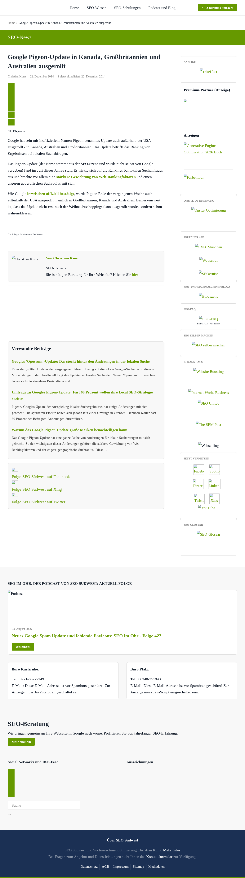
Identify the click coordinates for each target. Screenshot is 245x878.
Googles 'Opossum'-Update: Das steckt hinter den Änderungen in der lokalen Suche (81, 361)
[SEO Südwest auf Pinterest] (200, 484)
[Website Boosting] (208, 371)
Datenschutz (89, 866)
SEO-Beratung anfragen (218, 7)
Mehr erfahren (21, 741)
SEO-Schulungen (127, 8)
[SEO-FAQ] (208, 318)
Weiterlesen (23, 646)
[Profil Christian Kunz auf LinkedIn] (216, 484)
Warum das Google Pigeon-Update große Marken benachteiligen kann (69, 430)
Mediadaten (156, 866)
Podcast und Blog (162, 8)
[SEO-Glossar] (208, 534)
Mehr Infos (171, 850)
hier (135, 274)
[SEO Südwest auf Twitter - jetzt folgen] (201, 498)
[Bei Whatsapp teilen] (11, 115)
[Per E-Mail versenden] (11, 122)
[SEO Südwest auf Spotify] (216, 469)
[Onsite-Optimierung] (208, 210)
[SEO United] (208, 403)
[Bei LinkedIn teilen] (11, 100)
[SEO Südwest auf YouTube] (208, 507)
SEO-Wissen (96, 8)
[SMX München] (208, 246)
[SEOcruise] (208, 273)
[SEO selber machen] (208, 344)
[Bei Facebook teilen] (11, 93)
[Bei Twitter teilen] (11, 86)
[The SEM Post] (208, 424)
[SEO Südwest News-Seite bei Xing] (216, 498)
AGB (105, 866)
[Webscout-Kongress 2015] (208, 260)
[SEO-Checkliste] (208, 71)
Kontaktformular (159, 856)
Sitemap (138, 866)
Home (74, 8)
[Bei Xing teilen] (11, 107)
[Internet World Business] (208, 392)
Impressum (121, 866)
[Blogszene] (208, 296)
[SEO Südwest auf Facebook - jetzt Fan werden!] (201, 469)
